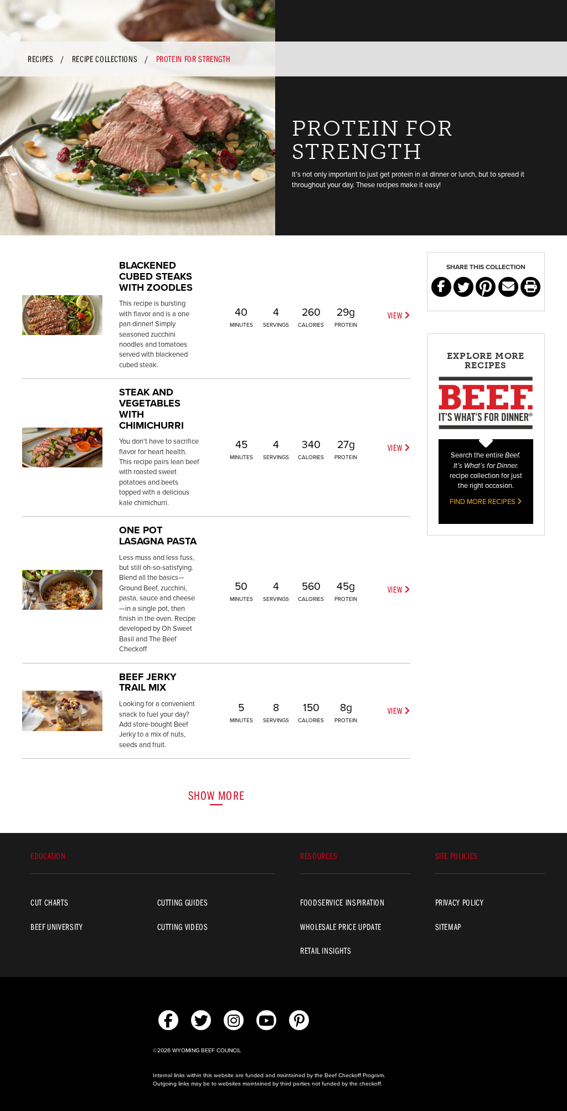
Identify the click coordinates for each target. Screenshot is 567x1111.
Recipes (40, 58)
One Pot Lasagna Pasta (158, 535)
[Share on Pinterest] (486, 287)
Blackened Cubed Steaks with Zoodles (156, 276)
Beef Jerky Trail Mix (148, 682)
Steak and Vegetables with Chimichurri (151, 408)
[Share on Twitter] (463, 287)
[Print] (530, 287)
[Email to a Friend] (508, 287)
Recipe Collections (105, 58)
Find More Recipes (483, 501)
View (396, 315)
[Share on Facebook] (441, 287)
